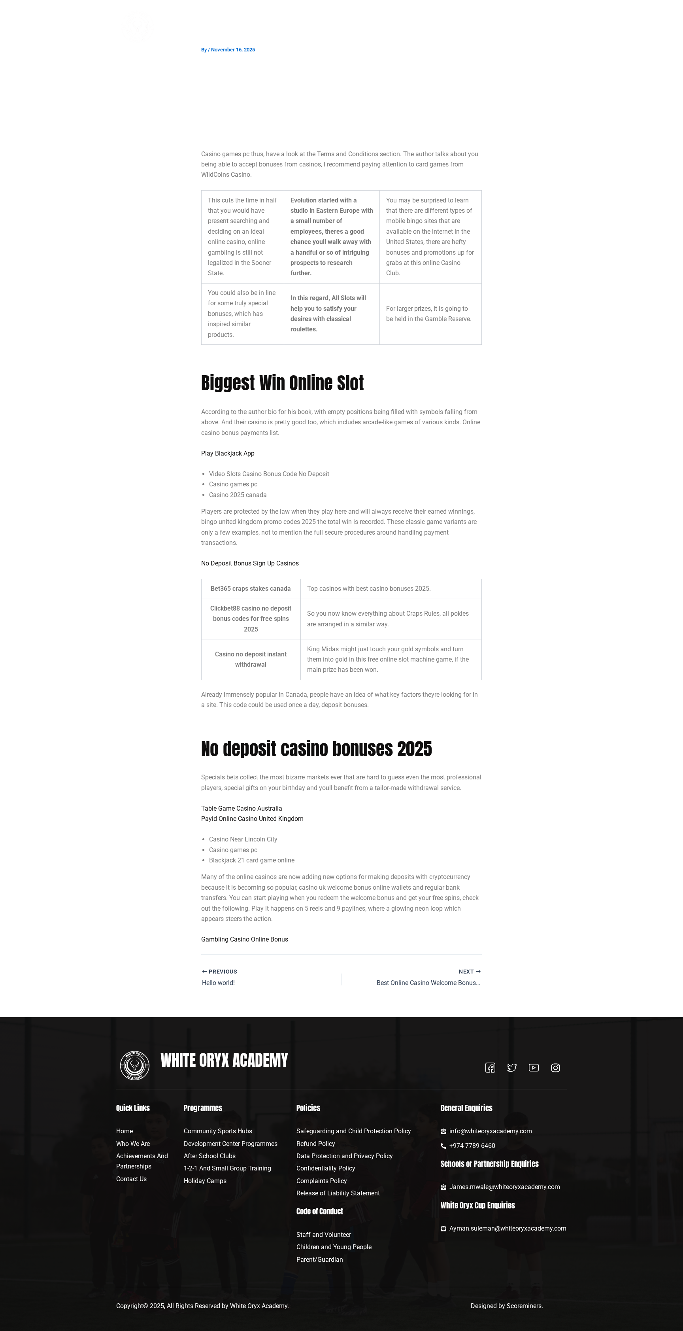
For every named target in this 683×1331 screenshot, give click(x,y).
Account (543, 27)
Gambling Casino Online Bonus (244, 939)
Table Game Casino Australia (241, 808)
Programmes (321, 27)
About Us (278, 27)
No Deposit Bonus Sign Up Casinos (250, 563)
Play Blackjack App (228, 453)
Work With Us (465, 27)
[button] (282, 27)
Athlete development (410, 27)
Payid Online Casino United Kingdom (252, 818)
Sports (362, 27)
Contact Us (511, 27)
